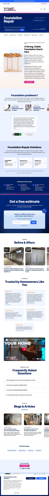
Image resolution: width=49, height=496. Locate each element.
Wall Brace (20, 35)
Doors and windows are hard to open (14, 108)
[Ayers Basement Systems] (10, 9)
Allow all (41, 478)
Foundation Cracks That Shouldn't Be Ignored (33, 425)
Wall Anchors (27, 35)
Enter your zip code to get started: (24, 218)
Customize (31, 478)
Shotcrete (41, 35)
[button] (14, 256)
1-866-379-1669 (7, 3)
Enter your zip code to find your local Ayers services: (14, 27)
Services (36, 17)
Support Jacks (34, 35)
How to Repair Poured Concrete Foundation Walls (13, 425)
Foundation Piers (12, 35)
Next (33, 222)
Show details (16, 492)
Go (22, 29)
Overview (6, 35)
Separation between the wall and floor (35, 108)
